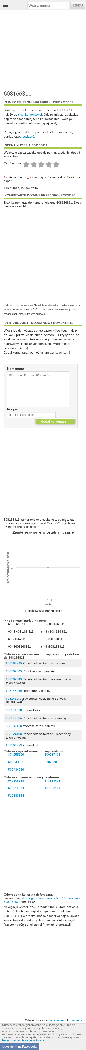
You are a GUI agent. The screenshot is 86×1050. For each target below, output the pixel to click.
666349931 (16, 762)
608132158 (14, 726)
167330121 (52, 788)
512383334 (16, 795)
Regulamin (9, 1040)
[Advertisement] (39, 48)
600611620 (16, 788)
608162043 (14, 679)
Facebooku (56, 1020)
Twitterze (76, 1020)
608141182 (14, 698)
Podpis (12, 409)
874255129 (16, 754)
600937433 (52, 754)
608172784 (14, 718)
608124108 (14, 734)
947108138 (16, 780)
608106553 (14, 745)
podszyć (28, 136)
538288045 (52, 762)
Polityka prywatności (30, 1040)
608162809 (14, 671)
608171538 (14, 710)
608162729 (14, 663)
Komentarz (15, 369)
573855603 (52, 780)
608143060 (14, 690)
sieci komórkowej (30, 114)
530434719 (16, 769)
